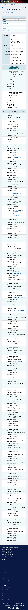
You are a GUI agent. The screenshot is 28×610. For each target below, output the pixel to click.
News (3, 598)
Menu (25, 1)
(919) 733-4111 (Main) (7, 554)
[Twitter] (13, 608)
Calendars (4, 568)
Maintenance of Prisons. (8, 12)
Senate (3, 564)
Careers (4, 594)
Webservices (15, 605)
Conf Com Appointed (18, 222)
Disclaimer (6, 603)
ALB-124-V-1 (17, 361)
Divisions (4, 576)
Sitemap (22, 605)
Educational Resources (7, 600)
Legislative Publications (8, 578)
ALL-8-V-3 (16, 478)
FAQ (3, 596)
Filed (4, 21)
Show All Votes (13, 68)
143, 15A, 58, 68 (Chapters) (17, 51)
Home (2, 4)
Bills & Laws (7, 4)
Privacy (12, 603)
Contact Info (5, 590)
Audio (3, 566)
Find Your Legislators (7, 580)
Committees (5, 570)
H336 (23, 7)
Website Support (20, 603)
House (3, 562)
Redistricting (5, 582)
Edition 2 (5, 26)
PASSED (15, 90)
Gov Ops (4, 572)
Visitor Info (5, 592)
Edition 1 (5, 23)
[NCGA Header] (11, 1)
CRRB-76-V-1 (19, 281)
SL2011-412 (6, 30)
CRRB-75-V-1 (19, 273)
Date (23, 111)
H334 (4, 7)
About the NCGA (6, 588)
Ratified (5, 28)
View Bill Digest (14, 17)
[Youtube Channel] (17, 608)
